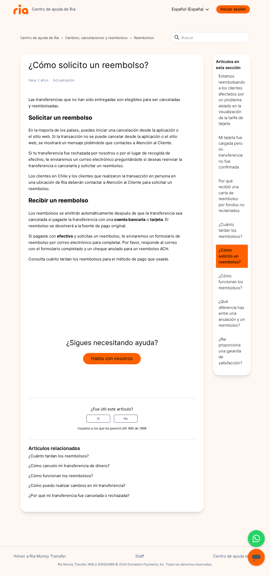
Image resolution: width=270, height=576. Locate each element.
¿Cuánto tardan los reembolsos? (58, 455)
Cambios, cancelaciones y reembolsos (96, 38)
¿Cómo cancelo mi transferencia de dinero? (69, 465)
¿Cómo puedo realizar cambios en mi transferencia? (77, 485)
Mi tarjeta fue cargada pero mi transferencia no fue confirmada (231, 152)
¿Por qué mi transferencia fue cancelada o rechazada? (78, 495)
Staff (139, 556)
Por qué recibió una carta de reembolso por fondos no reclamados (231, 195)
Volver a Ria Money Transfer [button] (39, 556)
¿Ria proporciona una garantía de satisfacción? (230, 351)
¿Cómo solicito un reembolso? (230, 256)
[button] (236, 9)
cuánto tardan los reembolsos (74, 259)
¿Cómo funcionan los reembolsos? (60, 475)
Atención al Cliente (153, 142)
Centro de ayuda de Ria (39, 38)
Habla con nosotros (112, 358)
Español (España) (188, 9)
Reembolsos (144, 38)
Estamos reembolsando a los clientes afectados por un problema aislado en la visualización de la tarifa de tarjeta (232, 100)
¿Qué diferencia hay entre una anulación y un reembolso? (232, 313)
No (126, 418)
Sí (98, 418)
